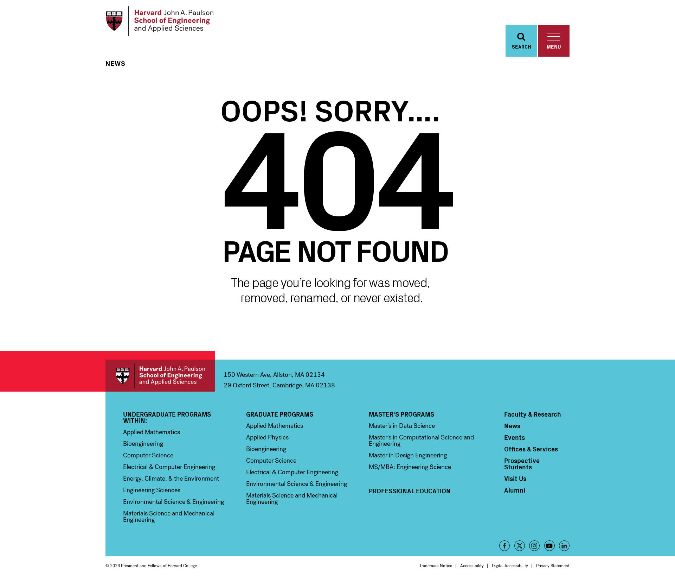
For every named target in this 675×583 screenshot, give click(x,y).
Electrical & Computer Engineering (169, 467)
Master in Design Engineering (408, 455)
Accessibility (472, 566)
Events (514, 437)
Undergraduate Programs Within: (167, 417)
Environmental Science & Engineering (173, 502)
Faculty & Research (532, 414)
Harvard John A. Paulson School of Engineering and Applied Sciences (160, 376)
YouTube (549, 545)
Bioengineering (143, 444)
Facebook (504, 545)
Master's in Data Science (402, 426)
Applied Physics (267, 437)
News (115, 63)
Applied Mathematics (151, 432)
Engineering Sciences (151, 490)
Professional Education (410, 491)
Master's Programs (401, 414)
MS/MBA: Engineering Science (410, 467)
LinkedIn (564, 545)
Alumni (514, 490)
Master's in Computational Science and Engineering (421, 440)
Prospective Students (522, 463)
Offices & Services (531, 449)
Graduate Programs (279, 414)
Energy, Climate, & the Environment (171, 478)
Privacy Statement (553, 566)
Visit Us (515, 478)
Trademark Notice (435, 566)
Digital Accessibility (510, 566)
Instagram (534, 545)
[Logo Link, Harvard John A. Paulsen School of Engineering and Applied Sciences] (159, 21)
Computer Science (148, 455)
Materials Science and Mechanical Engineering (168, 516)
